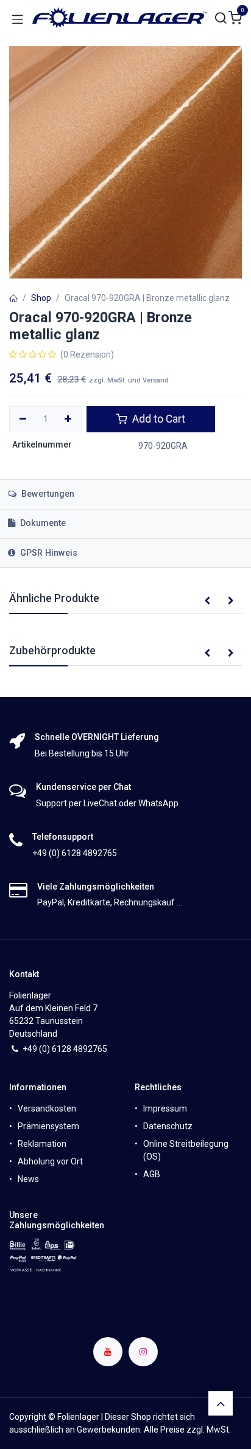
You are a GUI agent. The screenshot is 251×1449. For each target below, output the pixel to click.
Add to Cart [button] (157, 419)
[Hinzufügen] (68, 420)
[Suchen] (221, 18)
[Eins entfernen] (23, 420)
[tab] (125, 524)
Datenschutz (168, 1126)
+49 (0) (37, 1049)
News (28, 1179)
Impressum (165, 1108)
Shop (41, 298)
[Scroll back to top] (220, 1403)
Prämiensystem (48, 1126)
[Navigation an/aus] (17, 18)
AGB (151, 1174)
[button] (207, 601)
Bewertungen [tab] (46, 494)
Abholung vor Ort (50, 1161)
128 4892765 (82, 1049)
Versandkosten (47, 1108)
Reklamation (42, 1144)
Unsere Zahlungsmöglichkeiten (56, 1220)
